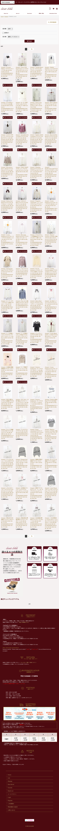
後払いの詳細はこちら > (24, 622)
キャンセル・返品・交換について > (28, 662)
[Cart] (53, 8)
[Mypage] (56, 8)
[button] (49, 8)
